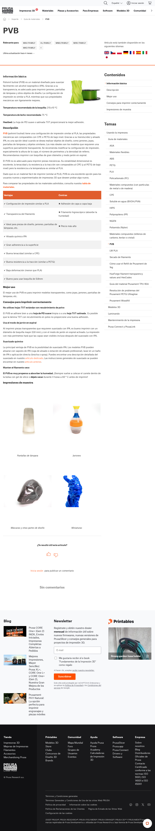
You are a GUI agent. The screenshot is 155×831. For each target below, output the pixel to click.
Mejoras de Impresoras (16, 746)
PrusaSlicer (119, 742)
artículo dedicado (34, 358)
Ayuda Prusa (97, 742)
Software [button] (107, 10)
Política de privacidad (55, 804)
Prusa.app (118, 746)
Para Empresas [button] (91, 10)
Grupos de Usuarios (73, 751)
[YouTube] (149, 804)
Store (48, 746)
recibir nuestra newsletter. (83, 670)
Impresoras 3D (12, 742)
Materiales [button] (47, 10)
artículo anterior (33, 361)
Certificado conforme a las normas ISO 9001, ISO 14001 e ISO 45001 (143, 775)
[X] (142, 804)
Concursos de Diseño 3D (52, 755)
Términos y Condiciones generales (61, 796)
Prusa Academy (95, 748)
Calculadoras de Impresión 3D (97, 756)
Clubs (48, 749)
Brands (49, 760)
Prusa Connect (120, 749)
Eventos (72, 756)
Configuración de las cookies (58, 813)
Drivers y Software (117, 755)
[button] (106, 52)
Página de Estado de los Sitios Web (105, 809)
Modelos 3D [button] (123, 10)
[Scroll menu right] (151, 10)
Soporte (15, 19)
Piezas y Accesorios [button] (68, 10)
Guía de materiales (32, 19)
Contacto (140, 763)
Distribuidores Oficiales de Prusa (142, 756)
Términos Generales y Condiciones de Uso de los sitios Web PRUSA (77, 800)
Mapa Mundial (75, 742)
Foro (70, 746)
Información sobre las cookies (83, 804)
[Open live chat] (147, 823)
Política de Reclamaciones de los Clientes (65, 809)
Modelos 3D (51, 742)
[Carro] (150, 3)
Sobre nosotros (140, 744)
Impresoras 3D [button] (28, 10)
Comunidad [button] (140, 10)
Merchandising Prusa (15, 757)
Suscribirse (64, 676)
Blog (137, 749)
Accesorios (10, 753)
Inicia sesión (37, 570)
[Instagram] (136, 804)
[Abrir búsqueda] (106, 3)
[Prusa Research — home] (7, 11)
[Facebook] (130, 804)
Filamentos (9, 749)
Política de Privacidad (74, 685)
